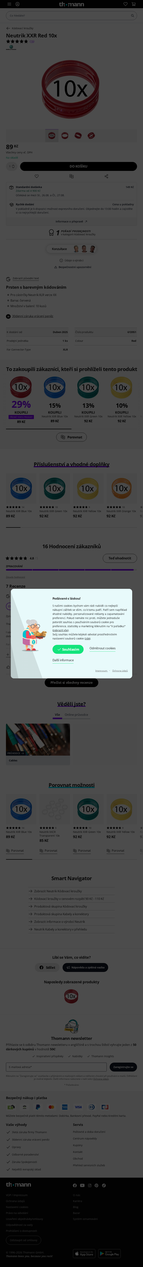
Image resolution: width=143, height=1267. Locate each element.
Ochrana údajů (120, 670)
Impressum (101, 670)
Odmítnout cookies (102, 648)
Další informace (63, 660)
